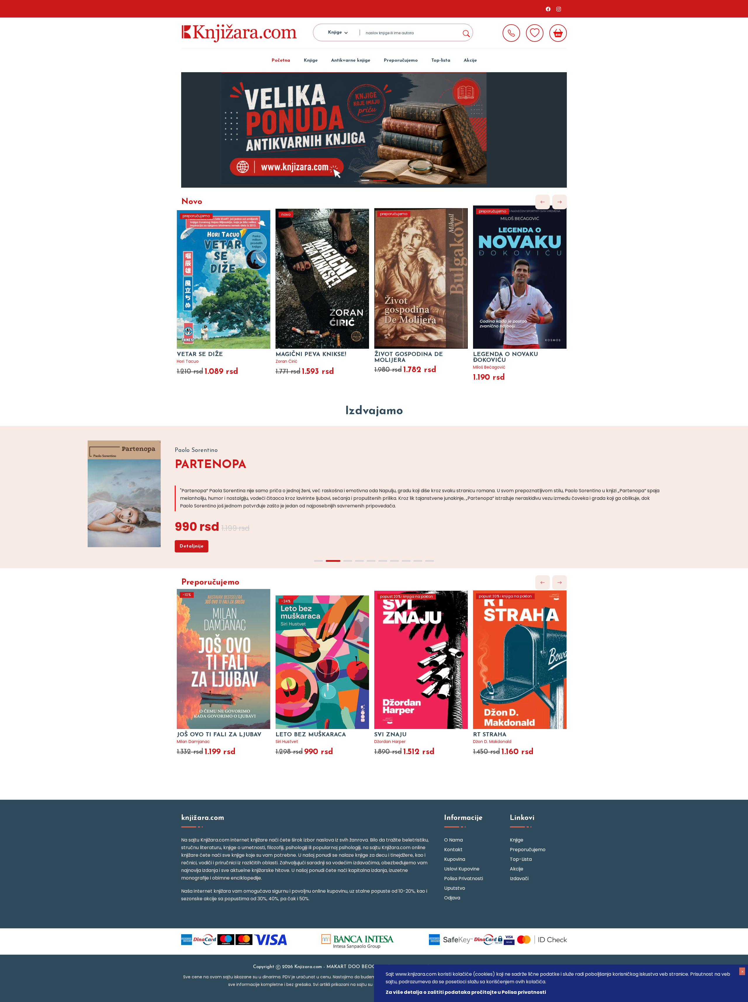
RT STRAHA (489, 735)
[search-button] (466, 32)
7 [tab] (394, 561)
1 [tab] (365, 180)
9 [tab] (417, 561)
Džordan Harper (390, 741)
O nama (453, 840)
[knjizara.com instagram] (558, 9)
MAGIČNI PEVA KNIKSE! (311, 354)
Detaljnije (191, 546)
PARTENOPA (210, 465)
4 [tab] (359, 561)
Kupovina (454, 859)
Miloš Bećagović (489, 367)
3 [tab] (347, 561)
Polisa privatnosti (463, 878)
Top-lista (440, 60)
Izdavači (519, 878)
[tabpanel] (374, 130)
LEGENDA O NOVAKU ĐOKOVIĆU (505, 357)
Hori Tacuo (188, 361)
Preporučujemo (401, 60)
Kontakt (453, 849)
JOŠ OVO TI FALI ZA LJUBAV (219, 735)
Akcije (470, 60)
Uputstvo (454, 888)
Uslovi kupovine (461, 868)
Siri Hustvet (287, 741)
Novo (191, 202)
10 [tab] (429, 561)
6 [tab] (382, 561)
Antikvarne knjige (350, 60)
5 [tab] (371, 561)
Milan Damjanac (193, 741)
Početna (280, 60)
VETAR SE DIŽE (200, 354)
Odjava (452, 897)
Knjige (311, 60)
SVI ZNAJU (390, 735)
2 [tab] (380, 180)
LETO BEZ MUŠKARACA (311, 735)
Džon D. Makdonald (492, 741)
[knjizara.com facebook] (548, 9)
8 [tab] (406, 561)
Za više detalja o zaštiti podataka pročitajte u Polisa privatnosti (466, 992)
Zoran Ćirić (286, 361)
